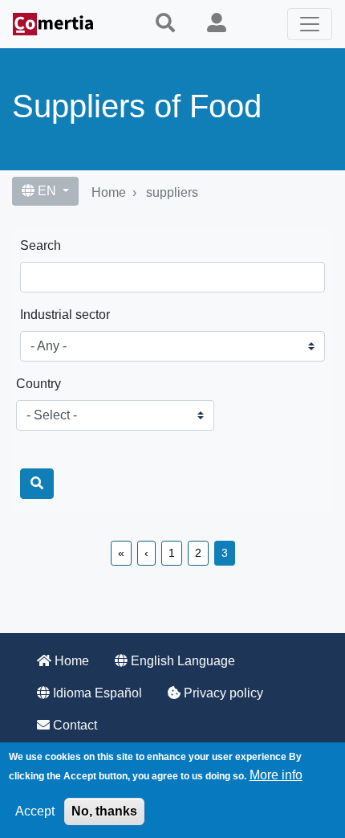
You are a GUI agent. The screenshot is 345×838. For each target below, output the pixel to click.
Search (40, 245)
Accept (35, 811)
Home (108, 192)
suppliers (172, 192)
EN (46, 191)
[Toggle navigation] (309, 24)
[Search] (37, 483)
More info (276, 775)
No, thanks (104, 811)
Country (38, 383)
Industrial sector (65, 314)
